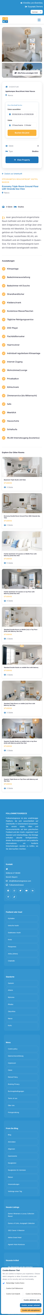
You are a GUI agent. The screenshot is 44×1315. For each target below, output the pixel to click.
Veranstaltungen (13, 1184)
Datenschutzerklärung (15, 1056)
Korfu (10, 1025)
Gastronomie (12, 1156)
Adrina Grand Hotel (14, 1237)
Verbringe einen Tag (15, 1191)
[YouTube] (26, 890)
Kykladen (11, 918)
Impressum (12, 1063)
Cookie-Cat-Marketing (33, 1294)
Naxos (10, 1018)
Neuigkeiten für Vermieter (17, 1170)
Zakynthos (11, 1011)
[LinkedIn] (32, 890)
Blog (9, 1135)
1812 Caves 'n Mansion (16, 1230)
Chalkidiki (11, 961)
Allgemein (11, 1149)
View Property (23, 160)
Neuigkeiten (12, 1163)
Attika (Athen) (13, 954)
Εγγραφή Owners (35, 6)
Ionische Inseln (13, 925)
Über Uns (11, 1105)
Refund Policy (13, 1077)
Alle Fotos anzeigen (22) (28, 73)
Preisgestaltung (13, 1112)
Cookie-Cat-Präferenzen (14, 1288)
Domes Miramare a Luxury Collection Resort (21, 1215)
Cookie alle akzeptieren (31, 1310)
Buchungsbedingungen (16, 1091)
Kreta (10, 939)
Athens (10, 990)
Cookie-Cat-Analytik (13, 1294)
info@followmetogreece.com (20, 881)
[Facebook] (8, 890)
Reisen (10, 1177)
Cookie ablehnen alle (32, 1300)
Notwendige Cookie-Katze (15, 1283)
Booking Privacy (14, 1084)
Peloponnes (12, 947)
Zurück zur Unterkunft (13, 174)
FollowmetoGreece (16, 885)
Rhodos (10, 1004)
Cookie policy (12, 1049)
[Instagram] (14, 890)
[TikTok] (14, 896)
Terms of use (12, 1098)
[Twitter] (20, 890)
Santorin (11, 983)
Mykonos (11, 997)
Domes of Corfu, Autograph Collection (21, 1223)
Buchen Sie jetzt (22, 133)
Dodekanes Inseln (14, 933)
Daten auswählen (14, 109)
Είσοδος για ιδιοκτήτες (33, 3)
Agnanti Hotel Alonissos (16, 1244)
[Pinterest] (8, 896)
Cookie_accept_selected (31, 1305)
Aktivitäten (12, 1142)
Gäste (10, 120)
